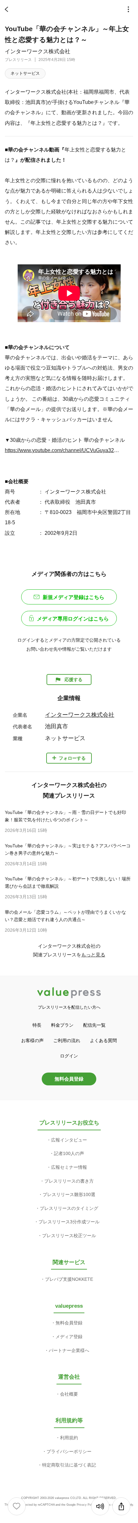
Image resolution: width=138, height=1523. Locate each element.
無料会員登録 (69, 1079)
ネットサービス (25, 73)
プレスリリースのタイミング (69, 1208)
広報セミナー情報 (69, 1167)
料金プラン (62, 1025)
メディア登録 (69, 1336)
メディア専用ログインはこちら (73, 618)
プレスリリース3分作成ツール (69, 1221)
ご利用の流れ (66, 1040)
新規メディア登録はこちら (73, 597)
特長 (36, 1025)
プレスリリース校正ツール (69, 1235)
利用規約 (69, 1437)
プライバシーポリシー (69, 1451)
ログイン (69, 1055)
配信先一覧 (94, 1025)
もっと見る (93, 954)
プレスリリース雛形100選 (69, 1194)
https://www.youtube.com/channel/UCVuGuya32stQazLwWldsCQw (62, 450)
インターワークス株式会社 (37, 51)
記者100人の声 (69, 1153)
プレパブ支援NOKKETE (69, 1279)
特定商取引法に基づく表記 (69, 1464)
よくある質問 (103, 1040)
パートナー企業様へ (69, 1350)
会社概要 (69, 1394)
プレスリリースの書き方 (69, 1181)
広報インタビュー (69, 1139)
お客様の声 (32, 1040)
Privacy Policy (86, 1504)
